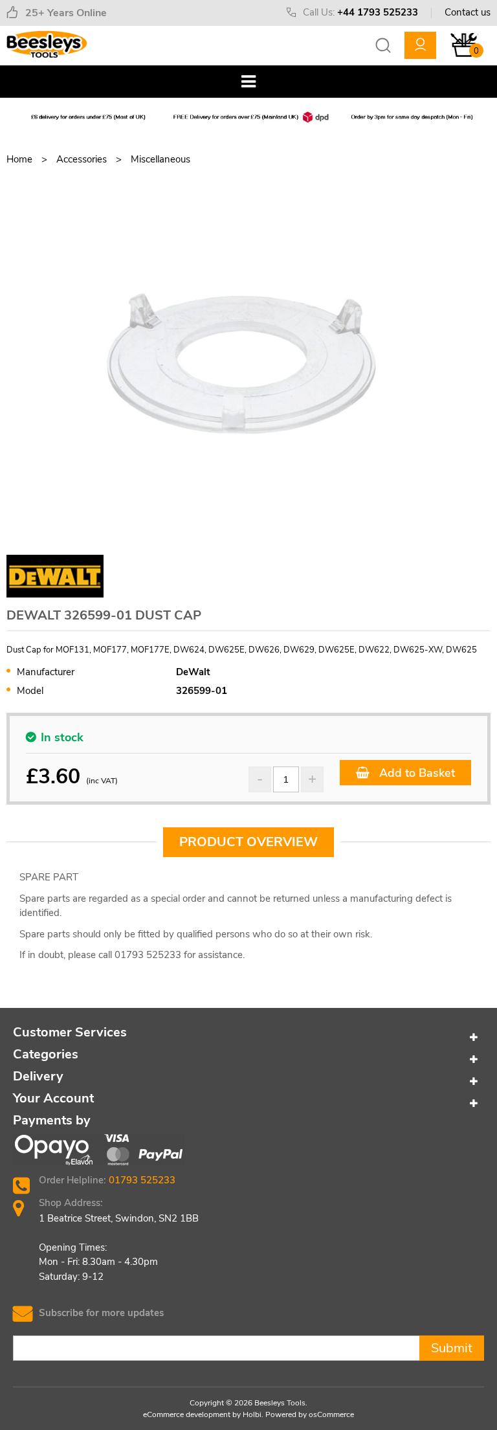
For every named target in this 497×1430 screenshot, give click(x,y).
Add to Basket (415, 773)
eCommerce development (186, 1414)
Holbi (252, 1414)
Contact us (468, 12)
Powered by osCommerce (309, 1414)
